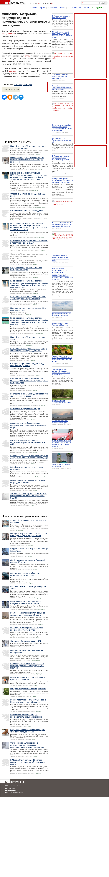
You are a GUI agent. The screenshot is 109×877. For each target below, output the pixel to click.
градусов (12, 71)
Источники (52, 8)
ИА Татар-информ (23, 84)
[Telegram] (15, 97)
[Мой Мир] (21, 97)
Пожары (86, 8)
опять (27, 56)
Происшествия (74, 8)
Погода (62, 8)
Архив (42, 8)
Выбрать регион (10, 790)
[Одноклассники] (9, 97)
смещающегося (8, 34)
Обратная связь (10, 788)
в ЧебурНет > (98, 8)
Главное (34, 8)
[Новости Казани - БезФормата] (13, 2)
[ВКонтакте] (4, 97)
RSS (21, 793)
